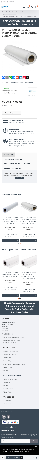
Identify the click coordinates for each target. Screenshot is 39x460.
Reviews (27, 163)
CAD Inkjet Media (20, 12)
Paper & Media (9, 12)
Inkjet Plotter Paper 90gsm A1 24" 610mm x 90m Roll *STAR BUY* (10, 274)
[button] (20, 243)
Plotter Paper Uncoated (10, 14)
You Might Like (10, 249)
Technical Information (13, 159)
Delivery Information (12, 168)
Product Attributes (12, 163)
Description (8, 155)
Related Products (11, 194)
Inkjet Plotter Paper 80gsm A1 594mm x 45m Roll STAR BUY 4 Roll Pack (10, 220)
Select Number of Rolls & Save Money (11, 110)
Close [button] (35, 446)
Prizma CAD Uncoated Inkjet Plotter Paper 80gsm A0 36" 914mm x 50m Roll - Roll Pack (28, 220)
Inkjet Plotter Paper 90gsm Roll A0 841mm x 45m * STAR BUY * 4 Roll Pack (29, 275)
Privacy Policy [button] (24, 451)
